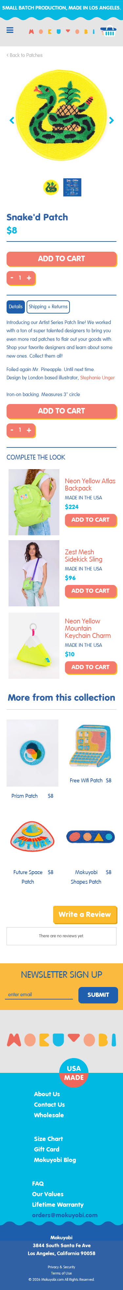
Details (16, 307)
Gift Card (46, 1150)
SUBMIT (98, 995)
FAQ (38, 1184)
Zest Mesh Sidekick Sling (83, 556)
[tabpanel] (61, 115)
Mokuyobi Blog (55, 1160)
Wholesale (49, 1115)
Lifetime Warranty (58, 1205)
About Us (47, 1094)
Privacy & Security (61, 1267)
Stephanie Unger (97, 378)
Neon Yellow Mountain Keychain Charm (88, 629)
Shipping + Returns (48, 307)
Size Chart (48, 1139)
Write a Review (85, 915)
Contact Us (49, 1105)
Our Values (48, 1194)
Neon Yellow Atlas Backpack (90, 485)
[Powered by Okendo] (23, 919)
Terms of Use (61, 1274)
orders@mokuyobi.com (65, 1215)
